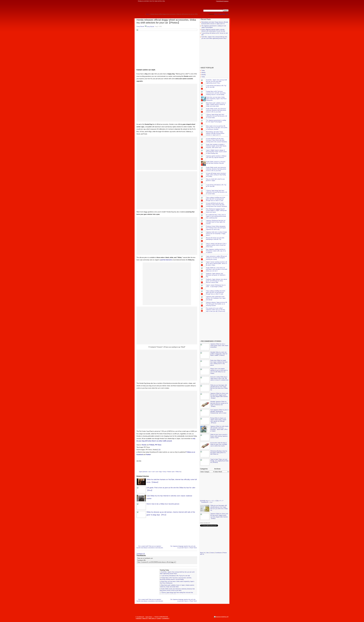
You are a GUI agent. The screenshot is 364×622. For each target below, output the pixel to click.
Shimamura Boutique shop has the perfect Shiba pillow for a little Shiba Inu (218, 452)
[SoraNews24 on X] (211, 1)
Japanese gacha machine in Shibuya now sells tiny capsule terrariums (216, 156)
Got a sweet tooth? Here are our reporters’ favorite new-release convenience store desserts (149, 546)
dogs (160, 471)
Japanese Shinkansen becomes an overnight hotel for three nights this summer (215, 222)
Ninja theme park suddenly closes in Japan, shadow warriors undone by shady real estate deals (177, 585)
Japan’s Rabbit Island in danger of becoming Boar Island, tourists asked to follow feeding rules (216, 151)
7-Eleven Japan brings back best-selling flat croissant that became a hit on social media (216, 116)
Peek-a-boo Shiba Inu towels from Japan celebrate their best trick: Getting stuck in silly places (218, 363)
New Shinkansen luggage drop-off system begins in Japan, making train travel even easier (216, 210)
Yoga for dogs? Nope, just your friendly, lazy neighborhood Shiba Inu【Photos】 (219, 461)
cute (157, 471)
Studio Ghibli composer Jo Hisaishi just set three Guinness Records (215, 162)
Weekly (203, 72)
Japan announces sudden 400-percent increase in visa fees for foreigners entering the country (216, 257)
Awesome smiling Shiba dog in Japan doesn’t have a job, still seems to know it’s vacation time (219, 378)
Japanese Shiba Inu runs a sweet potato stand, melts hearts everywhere (219, 345)
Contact (212, 552)
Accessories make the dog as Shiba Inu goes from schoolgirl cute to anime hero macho (218, 444)
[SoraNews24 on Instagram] (207, 1)
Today (203, 70)
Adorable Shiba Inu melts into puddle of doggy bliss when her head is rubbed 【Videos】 (218, 353)
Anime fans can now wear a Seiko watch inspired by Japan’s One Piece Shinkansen (216, 98)
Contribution (218, 552)
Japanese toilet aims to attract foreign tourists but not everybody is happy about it (216, 233)
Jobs (227, 14)
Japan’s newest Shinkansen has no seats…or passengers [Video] (216, 285)
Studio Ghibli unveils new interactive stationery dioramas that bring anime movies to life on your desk (177, 589)
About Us (202, 552)
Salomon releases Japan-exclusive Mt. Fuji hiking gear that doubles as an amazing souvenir (216, 304)
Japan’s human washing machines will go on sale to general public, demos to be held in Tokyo (216, 263)
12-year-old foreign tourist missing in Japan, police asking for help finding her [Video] (216, 175)
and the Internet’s (166, 260)
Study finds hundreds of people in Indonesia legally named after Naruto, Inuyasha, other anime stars (216, 146)
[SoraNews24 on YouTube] (213, 1)
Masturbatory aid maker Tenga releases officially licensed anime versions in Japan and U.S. (214, 22)
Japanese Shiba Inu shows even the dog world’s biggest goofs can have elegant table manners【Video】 (219, 396)
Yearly (203, 76)
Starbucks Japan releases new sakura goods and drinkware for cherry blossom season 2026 (216, 281)
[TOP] (144, 14)
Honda (144, 445)
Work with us (152, 618)
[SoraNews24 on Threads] (209, 1)
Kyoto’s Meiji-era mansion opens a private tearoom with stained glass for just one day (213, 30)
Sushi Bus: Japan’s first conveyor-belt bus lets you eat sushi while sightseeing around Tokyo (214, 37)
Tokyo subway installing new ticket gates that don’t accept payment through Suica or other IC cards (215, 199)
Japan (140, 471)
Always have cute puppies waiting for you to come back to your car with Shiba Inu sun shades (219, 371)
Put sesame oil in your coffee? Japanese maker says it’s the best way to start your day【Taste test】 (216, 309)
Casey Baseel (140, 26)
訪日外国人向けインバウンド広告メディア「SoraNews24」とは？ (211, 501)
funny (164, 471)
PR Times (158, 445)
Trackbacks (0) (140, 553)
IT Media (151, 445)
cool (153, 471)
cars (149, 471)
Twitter (148, 454)
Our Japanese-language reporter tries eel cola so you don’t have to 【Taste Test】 (183, 546)
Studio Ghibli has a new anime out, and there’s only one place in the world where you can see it (216, 269)
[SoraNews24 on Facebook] (206, 1)
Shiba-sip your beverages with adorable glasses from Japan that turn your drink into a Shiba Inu (219, 387)
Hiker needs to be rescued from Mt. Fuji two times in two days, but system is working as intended (216, 127)
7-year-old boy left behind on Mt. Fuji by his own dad (175, 575)
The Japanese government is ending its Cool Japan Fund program (216, 121)
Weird (216, 14)
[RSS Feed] (215, 1)
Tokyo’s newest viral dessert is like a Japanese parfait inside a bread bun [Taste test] (216, 245)
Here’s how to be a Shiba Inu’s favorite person (163, 504)
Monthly (203, 74)
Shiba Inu (178, 471)
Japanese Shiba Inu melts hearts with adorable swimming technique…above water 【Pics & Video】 (219, 429)
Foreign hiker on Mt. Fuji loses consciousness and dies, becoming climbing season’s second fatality (176, 578)
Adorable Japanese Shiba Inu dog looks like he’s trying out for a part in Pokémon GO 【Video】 (219, 404)
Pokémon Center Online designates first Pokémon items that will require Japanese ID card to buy (216, 228)
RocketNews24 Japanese (222, 1)
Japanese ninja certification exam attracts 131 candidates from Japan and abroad (216, 298)
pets (173, 471)
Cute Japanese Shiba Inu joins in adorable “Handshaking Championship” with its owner (219, 411)
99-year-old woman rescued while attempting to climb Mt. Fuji (215, 238)
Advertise (138, 618)
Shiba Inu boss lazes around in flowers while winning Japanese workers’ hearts (219, 436)
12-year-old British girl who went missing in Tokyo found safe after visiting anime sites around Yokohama (216, 140)
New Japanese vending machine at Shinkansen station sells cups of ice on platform (216, 251)
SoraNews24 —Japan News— (156, 7)
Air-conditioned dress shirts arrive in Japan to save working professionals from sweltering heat (216, 216)
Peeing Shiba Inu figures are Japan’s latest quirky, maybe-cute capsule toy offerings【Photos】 (218, 420)
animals (145, 471)
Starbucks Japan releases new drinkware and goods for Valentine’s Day (216, 275)
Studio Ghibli (221, 14)
